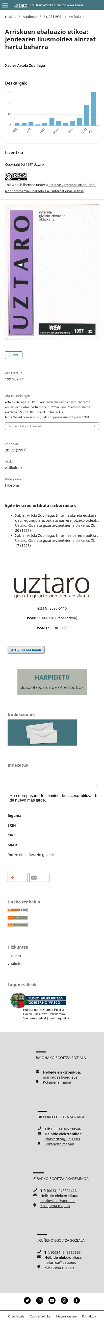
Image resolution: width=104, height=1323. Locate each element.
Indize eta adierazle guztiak (31, 854)
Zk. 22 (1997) (53, 16)
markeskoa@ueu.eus (57, 1200)
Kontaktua (89, 1316)
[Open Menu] (5, 5)
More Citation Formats (26, 426)
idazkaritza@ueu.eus (62, 1139)
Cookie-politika (40, 1316)
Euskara (14, 955)
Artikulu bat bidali (26, 650)
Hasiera (10, 16)
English (14, 963)
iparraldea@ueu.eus (60, 1077)
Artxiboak (30, 16)
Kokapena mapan (57, 1082)
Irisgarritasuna (66, 1316)
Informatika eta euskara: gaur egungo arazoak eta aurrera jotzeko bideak (56, 518)
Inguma (14, 815)
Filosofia (12, 485)
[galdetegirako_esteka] (42, 744)
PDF (15, 355)
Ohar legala (16, 1316)
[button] (18, 877)
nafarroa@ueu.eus (60, 1262)
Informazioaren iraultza (76, 535)
